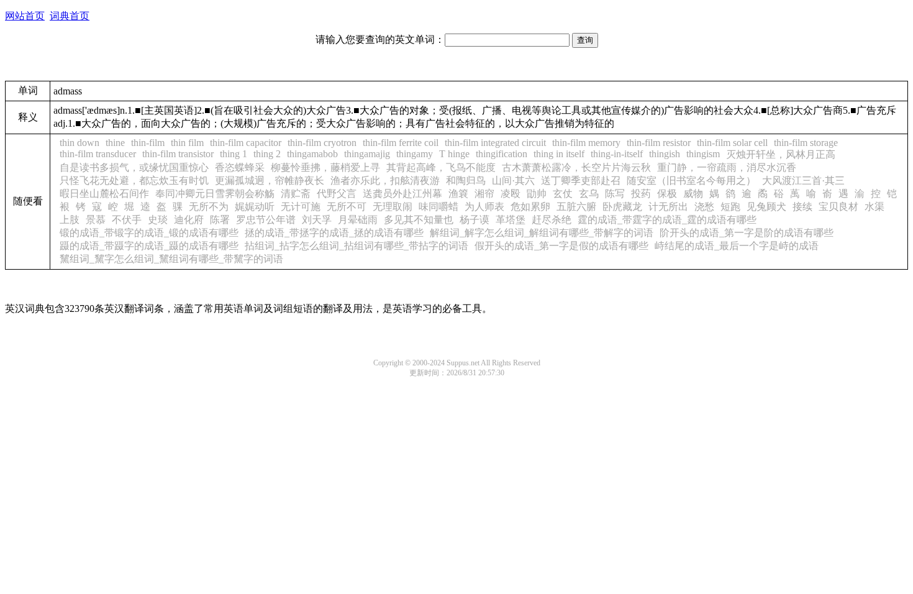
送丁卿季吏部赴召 (580, 180)
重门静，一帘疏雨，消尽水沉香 (726, 167)
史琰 (158, 219)
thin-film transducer (98, 153)
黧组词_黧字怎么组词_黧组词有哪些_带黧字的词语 (171, 259)
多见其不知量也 (418, 219)
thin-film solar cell (732, 142)
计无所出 (668, 206)
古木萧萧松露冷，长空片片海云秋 (576, 167)
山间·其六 (513, 180)
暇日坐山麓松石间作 (104, 193)
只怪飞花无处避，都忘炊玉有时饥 (134, 180)
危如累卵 (530, 206)
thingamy (414, 153)
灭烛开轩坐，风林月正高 (780, 154)
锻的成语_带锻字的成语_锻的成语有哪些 (149, 232)
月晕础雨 (358, 219)
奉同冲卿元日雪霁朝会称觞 (215, 193)
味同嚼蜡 (438, 206)
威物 (693, 193)
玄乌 (589, 193)
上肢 (69, 219)
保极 (667, 193)
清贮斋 (296, 193)
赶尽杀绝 (551, 219)
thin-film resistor (659, 142)
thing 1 (233, 153)
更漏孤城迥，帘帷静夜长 (269, 180)
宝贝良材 (838, 206)
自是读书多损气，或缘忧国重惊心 (134, 167)
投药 (641, 193)
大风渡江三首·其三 (803, 180)
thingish (664, 153)
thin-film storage (806, 142)
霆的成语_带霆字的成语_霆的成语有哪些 (667, 219)
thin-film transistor (178, 153)
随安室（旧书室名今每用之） (691, 180)
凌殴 (510, 193)
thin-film (148, 142)
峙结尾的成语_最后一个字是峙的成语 (737, 245)
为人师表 (484, 206)
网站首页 (25, 16)
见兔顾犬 (766, 206)
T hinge (454, 153)
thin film (187, 142)
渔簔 (458, 193)
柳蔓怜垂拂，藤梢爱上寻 (325, 167)
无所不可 (346, 206)
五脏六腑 (576, 206)
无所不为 (209, 206)
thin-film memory (586, 142)
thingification (501, 153)
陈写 (615, 193)
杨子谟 (474, 219)
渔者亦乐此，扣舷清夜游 (385, 180)
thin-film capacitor (245, 142)
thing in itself (559, 153)
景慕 (96, 219)
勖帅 (537, 193)
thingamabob (312, 153)
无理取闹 (392, 206)
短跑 (730, 206)
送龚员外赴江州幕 (402, 193)
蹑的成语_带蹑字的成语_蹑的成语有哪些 (149, 245)
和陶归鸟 (466, 180)
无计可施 (300, 206)
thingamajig (367, 153)
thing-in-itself (617, 153)
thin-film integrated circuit (495, 142)
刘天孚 (317, 219)
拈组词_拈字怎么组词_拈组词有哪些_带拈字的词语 (356, 245)
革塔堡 (510, 219)
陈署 (220, 219)
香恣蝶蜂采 (240, 167)
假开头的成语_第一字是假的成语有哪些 (561, 245)
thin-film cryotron (322, 142)
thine (115, 142)
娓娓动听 (255, 206)
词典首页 (69, 16)
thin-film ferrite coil (400, 142)
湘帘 (484, 193)
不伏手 (127, 219)
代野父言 (337, 193)
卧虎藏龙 (622, 206)
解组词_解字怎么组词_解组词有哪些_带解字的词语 (541, 232)
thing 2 (267, 153)
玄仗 (563, 193)
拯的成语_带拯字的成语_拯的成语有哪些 (334, 232)
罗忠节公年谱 (266, 219)
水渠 (874, 206)
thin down (79, 142)
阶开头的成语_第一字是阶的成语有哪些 (747, 232)
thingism (703, 153)
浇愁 (704, 206)
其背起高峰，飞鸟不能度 (441, 167)
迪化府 (189, 219)
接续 (802, 206)
